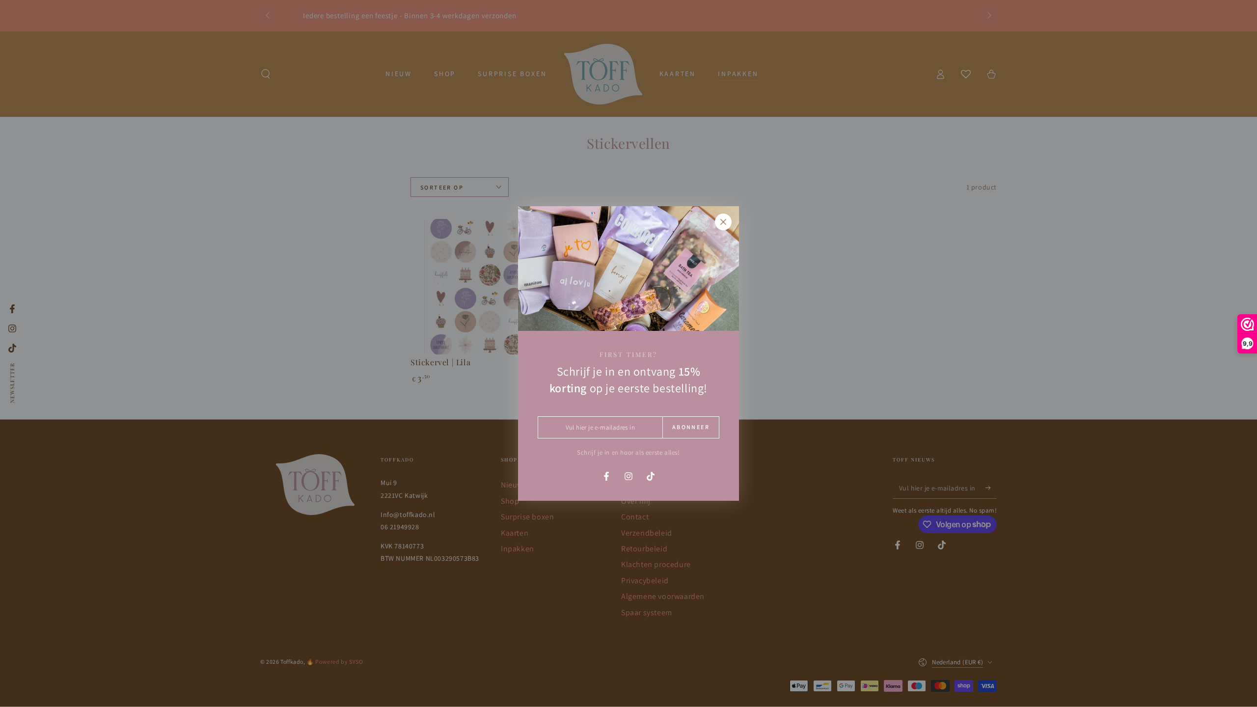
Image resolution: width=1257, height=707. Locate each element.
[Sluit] (723, 222)
